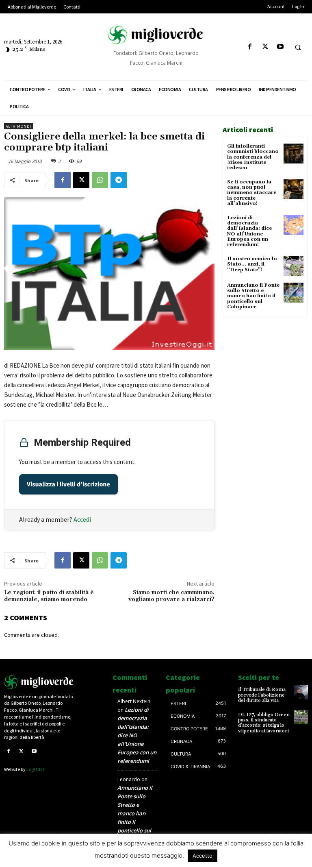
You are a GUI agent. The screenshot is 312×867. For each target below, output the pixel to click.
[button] (298, 47)
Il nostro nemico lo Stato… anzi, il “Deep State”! (252, 264)
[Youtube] (280, 46)
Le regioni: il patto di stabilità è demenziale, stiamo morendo (49, 596)
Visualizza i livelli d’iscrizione (68, 484)
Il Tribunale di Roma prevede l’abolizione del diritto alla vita (262, 694)
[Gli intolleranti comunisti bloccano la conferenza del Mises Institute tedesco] (293, 153)
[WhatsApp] (100, 180)
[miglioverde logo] (156, 35)
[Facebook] (250, 46)
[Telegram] (118, 180)
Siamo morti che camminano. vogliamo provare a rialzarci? (171, 596)
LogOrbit (35, 769)
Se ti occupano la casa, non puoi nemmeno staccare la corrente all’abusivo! (251, 193)
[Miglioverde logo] (39, 682)
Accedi (82, 519)
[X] (265, 46)
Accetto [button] (202, 855)
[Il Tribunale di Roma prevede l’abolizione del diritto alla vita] (301, 692)
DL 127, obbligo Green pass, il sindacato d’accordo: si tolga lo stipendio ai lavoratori (264, 723)
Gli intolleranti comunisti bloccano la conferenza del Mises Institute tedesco (253, 157)
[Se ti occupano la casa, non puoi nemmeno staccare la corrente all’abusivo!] (293, 189)
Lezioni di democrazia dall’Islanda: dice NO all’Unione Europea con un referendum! (249, 231)
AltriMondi (18, 126)
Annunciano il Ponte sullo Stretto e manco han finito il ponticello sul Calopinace (253, 296)
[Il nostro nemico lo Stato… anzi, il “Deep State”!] (293, 266)
